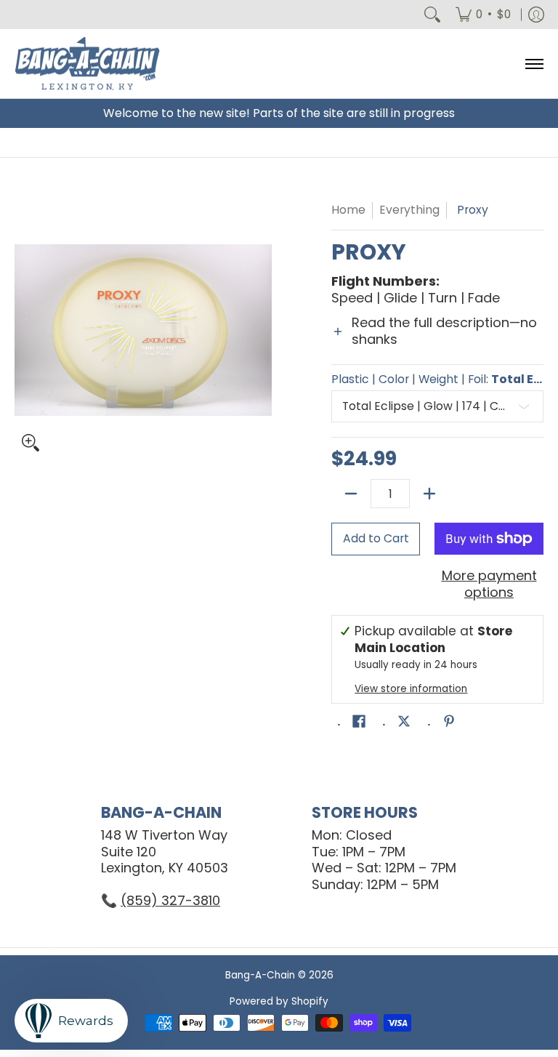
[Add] (429, 494)
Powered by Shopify (279, 1001)
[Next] (262, 330)
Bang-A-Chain (260, 975)
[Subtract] (351, 494)
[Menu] (533, 63)
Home (348, 209)
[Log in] (536, 14)
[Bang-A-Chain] (87, 63)
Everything (409, 209)
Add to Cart (376, 538)
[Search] (432, 14)
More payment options (489, 584)
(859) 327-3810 (170, 900)
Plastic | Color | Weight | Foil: (437, 379)
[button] (437, 339)
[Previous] (25, 330)
